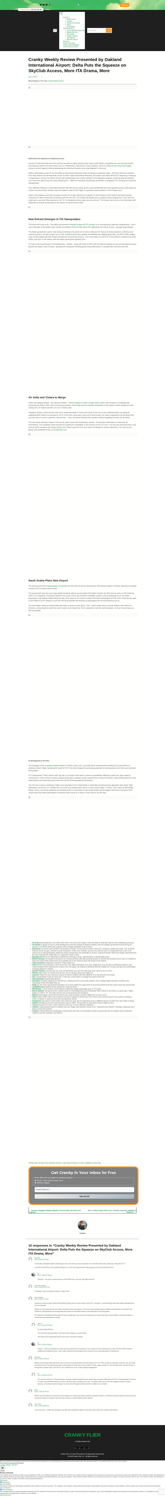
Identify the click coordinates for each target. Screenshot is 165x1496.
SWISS (35, 1003)
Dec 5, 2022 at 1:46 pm (45, 1275)
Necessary (6, 1482)
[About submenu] (68, 17)
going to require (53, 766)
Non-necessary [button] (5, 1488)
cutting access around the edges (118, 166)
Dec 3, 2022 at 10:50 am (42, 1287)
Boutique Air (37, 957)
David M (37, 1258)
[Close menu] (61, 13)
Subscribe (124, 5)
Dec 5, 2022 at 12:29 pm (45, 1325)
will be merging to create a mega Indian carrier (86, 403)
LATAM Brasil (37, 987)
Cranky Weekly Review (56, 81)
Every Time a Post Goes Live (49, 1180)
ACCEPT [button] (15, 1465)
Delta (34, 965)
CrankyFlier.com (60, 430)
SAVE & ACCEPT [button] (5, 1495)
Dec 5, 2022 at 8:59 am (42, 1406)
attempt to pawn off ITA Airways (82, 224)
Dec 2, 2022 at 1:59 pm (42, 1259)
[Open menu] (55, 30)
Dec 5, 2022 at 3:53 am (42, 1391)
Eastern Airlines (38, 971)
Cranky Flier (82, 1435)
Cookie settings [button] (5, 1465)
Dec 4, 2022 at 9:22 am (42, 1358)
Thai (34, 1005)
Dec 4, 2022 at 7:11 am (42, 1299)
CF (38, 1273)
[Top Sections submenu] (73, 28)
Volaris (35, 1011)
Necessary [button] (3, 1480)
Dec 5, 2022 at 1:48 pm (45, 1344)
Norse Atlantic (38, 991)
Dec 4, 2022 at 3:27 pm (45, 1375)
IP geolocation (90, 1454)
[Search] (109, 30)
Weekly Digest (43, 1183)
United (35, 1007)
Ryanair (35, 995)
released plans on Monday (57, 586)
